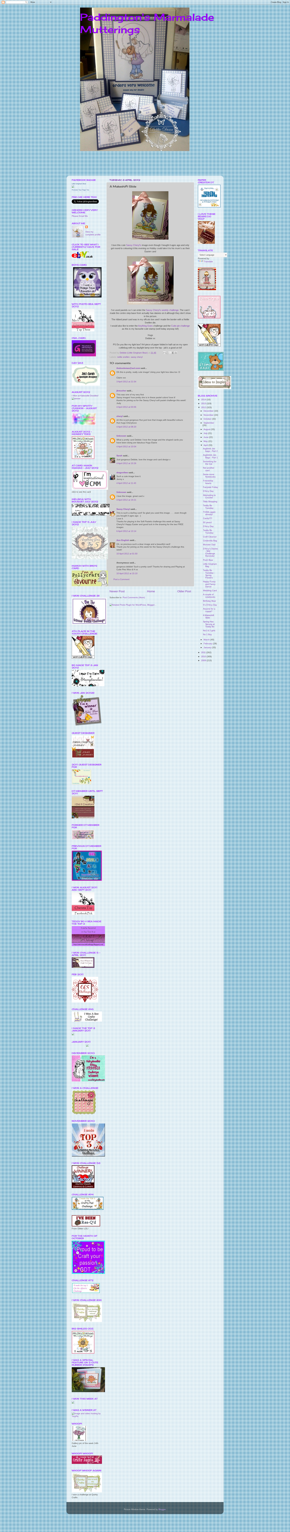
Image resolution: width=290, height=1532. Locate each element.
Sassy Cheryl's (133, 245)
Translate (208, 261)
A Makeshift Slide (208, 616)
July (206, 433)
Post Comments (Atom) (134, 597)
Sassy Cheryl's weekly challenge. (162, 310)
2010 (204, 656)
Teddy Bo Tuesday (208, 506)
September (209, 423)
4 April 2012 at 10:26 (126, 463)
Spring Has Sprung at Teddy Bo (209, 624)
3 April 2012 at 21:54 (126, 382)
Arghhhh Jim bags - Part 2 (210, 450)
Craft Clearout (209, 537)
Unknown (121, 436)
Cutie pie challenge (180, 326)
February (208, 643)
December (209, 411)
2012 (204, 407)
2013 (204, 403)
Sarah (119, 456)
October (208, 419)
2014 (204, 399)
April (206, 445)
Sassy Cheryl (123, 509)
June (206, 437)
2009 (204, 660)
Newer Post (117, 591)
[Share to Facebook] (172, 352)
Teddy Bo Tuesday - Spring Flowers (209, 574)
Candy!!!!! (207, 518)
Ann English (122, 540)
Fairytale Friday (210, 487)
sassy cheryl (137, 357)
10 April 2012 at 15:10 (126, 573)
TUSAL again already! (209, 513)
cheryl (119, 416)
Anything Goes (145, 326)
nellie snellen (123, 357)
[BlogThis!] (167, 352)
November (209, 415)
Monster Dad (209, 544)
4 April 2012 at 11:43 (126, 483)
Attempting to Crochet (209, 496)
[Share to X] (170, 352)
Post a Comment (121, 579)
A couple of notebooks (209, 595)
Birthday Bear (209, 601)
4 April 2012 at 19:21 (126, 500)
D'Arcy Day (208, 491)
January (208, 647)
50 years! (207, 522)
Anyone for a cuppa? (209, 610)
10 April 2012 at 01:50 (126, 554)
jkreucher (121, 391)
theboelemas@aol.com (128, 368)
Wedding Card (210, 590)
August (207, 429)
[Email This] (164, 352)
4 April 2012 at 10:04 (126, 446)
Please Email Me (80, 216)
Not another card (208, 469)
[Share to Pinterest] (175, 352)
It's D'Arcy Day (210, 605)
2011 (203, 652)
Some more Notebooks (209, 475)
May (206, 441)
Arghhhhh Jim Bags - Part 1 (210, 456)
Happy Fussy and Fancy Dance (209, 584)
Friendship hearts (208, 482)
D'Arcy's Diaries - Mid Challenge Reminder (210, 552)
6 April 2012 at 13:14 (126, 531)
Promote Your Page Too (80, 190)
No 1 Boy (207, 634)
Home (151, 591)
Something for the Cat (209, 462)
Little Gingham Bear (79, 184)
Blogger (162, 1509)
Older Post (184, 591)
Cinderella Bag (210, 541)
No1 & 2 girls (209, 630)
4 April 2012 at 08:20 (126, 427)
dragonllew (122, 472)
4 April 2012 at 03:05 (126, 407)
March (207, 640)
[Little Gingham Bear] (73, 187)
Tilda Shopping (210, 501)
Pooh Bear (208, 560)
